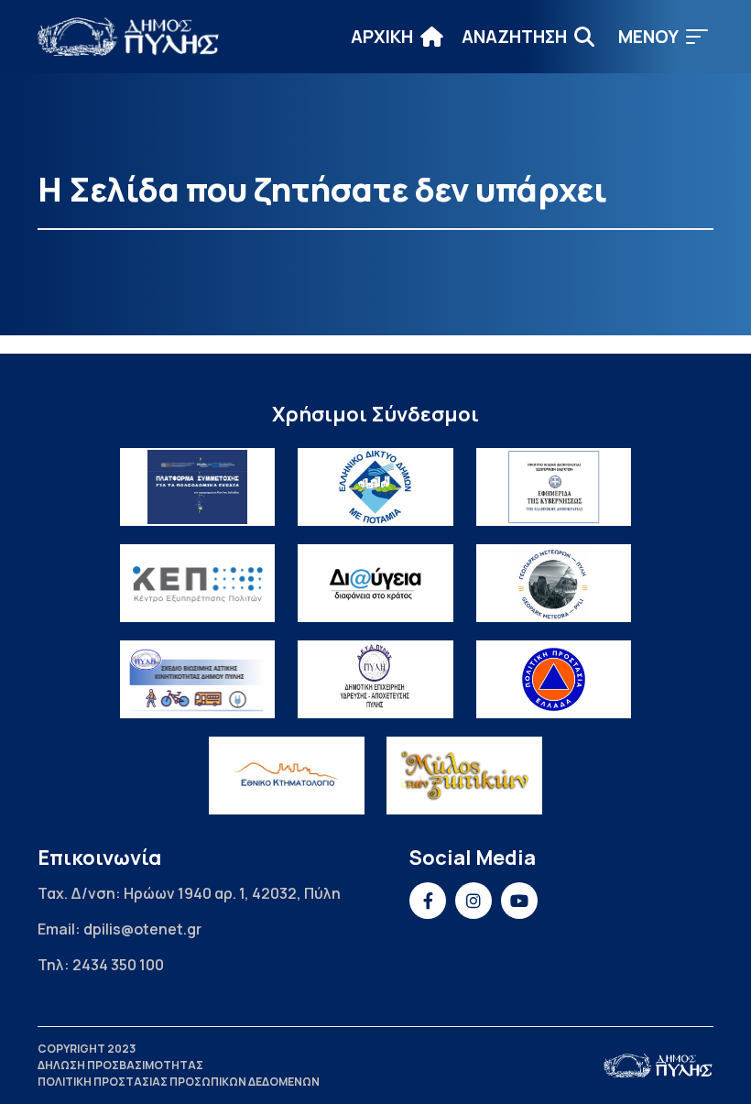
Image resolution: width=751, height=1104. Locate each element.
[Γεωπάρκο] (554, 583)
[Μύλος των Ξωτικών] (464, 775)
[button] (663, 37)
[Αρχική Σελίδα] (129, 37)
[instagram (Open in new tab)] (473, 900)
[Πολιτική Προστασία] (554, 679)
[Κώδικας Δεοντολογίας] (554, 487)
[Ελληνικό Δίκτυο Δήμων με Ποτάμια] (375, 487)
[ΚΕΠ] (198, 583)
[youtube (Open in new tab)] (519, 900)
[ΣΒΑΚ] (198, 679)
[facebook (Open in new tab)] (427, 900)
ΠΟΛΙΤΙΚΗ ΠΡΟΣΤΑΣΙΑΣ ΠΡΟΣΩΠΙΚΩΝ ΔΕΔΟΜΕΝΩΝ (179, 1081)
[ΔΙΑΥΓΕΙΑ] (375, 583)
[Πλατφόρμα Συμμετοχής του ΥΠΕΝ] (198, 487)
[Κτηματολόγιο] (287, 775)
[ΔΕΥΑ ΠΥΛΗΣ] (375, 679)
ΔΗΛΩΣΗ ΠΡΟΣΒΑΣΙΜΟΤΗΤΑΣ (120, 1065)
